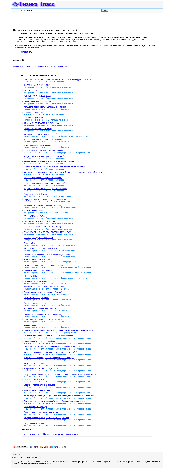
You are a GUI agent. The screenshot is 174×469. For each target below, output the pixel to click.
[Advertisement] (54, 20)
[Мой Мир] (35, 446)
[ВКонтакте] (30, 446)
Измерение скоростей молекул (37, 260)
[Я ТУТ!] (47, 446)
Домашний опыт (31, 243)
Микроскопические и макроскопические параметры (46, 418)
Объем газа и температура (35, 407)
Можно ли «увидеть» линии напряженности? (43, 205)
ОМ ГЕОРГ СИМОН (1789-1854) (38, 129)
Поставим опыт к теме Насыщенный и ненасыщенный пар (50, 336)
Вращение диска (31, 325)
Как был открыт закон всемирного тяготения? (44, 287)
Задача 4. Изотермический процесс (39, 385)
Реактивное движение (33, 112)
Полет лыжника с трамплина (36, 298)
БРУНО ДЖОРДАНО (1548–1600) (38, 238)
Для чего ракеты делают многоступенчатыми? (44, 156)
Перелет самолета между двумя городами (42, 314)
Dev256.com (36, 458)
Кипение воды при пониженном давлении (42, 249)
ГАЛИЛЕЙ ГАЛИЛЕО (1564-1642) (38, 101)
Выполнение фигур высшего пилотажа (41, 309)
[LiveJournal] (37, 446)
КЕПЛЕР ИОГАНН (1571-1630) (37, 96)
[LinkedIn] (55, 446)
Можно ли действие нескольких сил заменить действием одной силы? (54, 167)
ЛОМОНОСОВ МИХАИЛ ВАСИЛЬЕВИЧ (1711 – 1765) (47, 232)
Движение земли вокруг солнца (37, 145)
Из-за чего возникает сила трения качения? (43, 140)
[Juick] (59, 446)
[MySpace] (57, 446)
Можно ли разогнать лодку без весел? (40, 134)
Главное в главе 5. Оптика (35, 194)
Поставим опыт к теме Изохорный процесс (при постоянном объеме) (54, 401)
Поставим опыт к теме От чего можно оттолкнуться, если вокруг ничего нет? (57, 80)
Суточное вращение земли (35, 303)
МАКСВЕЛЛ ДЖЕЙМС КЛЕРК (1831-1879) (42, 227)
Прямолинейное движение (35, 281)
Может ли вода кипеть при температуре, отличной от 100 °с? (50, 352)
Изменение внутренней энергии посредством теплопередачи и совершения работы (61, 374)
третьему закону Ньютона (87, 37)
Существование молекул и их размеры (41, 412)
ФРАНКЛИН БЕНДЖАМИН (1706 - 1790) (41, 123)
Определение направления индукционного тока (45, 200)
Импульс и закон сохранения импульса (60, 434)
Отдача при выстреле (33, 210)
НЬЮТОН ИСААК (31, 90)
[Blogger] (40, 446)
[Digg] (62, 446)
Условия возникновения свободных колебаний (44, 265)
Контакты (16, 454)
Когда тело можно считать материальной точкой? (45, 107)
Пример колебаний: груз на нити (38, 270)
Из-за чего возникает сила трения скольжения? (44, 183)
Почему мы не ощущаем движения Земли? (43, 292)
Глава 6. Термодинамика (35, 379)
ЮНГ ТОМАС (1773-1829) (35, 216)
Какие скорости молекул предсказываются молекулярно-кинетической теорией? (59, 396)
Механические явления (34, 363)
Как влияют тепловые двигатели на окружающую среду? (49, 254)
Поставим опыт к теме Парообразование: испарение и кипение (52, 347)
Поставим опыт (26, 52)
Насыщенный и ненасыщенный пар (39, 341)
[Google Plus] (50, 446)
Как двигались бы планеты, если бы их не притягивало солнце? (52, 161)
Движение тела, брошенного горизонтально (43, 319)
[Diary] (42, 446)
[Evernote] (64, 446)
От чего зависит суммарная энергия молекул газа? (46, 150)
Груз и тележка (30, 276)
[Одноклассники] (32, 446)
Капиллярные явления (34, 423)
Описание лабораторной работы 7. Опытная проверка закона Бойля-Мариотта (58, 330)
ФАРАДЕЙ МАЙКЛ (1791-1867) (37, 85)
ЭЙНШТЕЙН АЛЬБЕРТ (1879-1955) (39, 221)
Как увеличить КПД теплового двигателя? (42, 369)
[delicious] (45, 446)
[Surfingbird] (52, 446)
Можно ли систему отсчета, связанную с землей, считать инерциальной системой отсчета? (63, 172)
